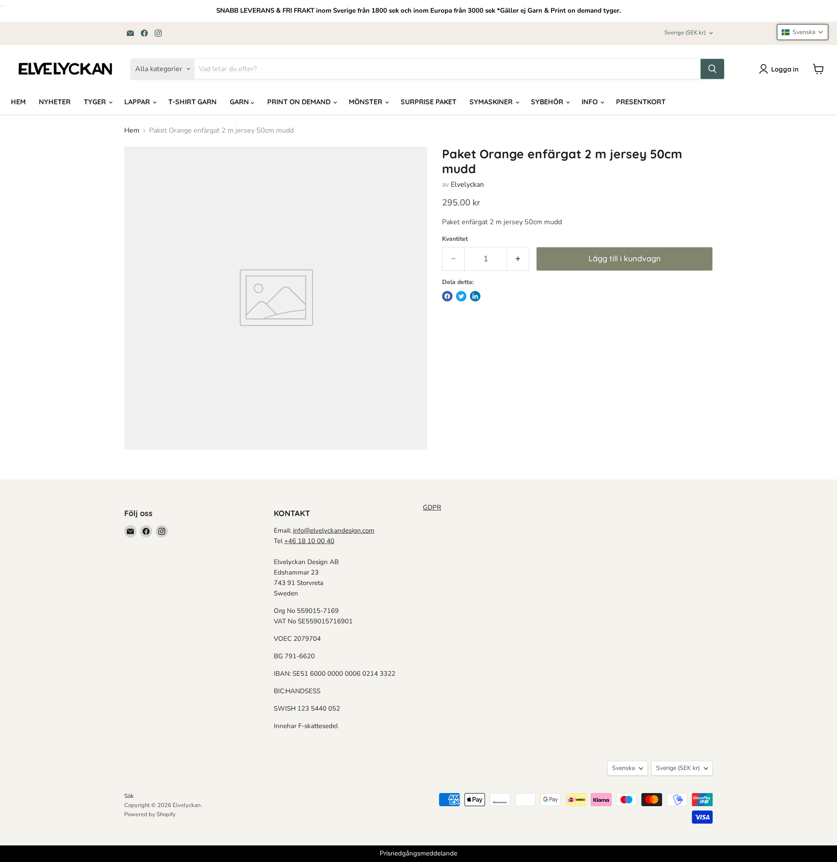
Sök (129, 796)
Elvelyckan (467, 184)
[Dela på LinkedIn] (475, 296)
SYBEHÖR (548, 101)
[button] (802, 32)
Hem (132, 130)
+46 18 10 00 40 (309, 541)
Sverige (685, 33)
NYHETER (55, 101)
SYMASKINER (492, 101)
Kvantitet (455, 239)
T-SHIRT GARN (192, 101)
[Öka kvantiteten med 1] (518, 259)
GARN (240, 101)
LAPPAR (138, 101)
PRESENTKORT (641, 101)
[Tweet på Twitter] (461, 296)
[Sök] (712, 69)
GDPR (432, 507)
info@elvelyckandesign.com (333, 530)
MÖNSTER (366, 101)
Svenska (623, 768)
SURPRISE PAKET (428, 101)
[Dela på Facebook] (447, 296)
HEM (18, 101)
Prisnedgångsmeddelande (418, 853)
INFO (590, 101)
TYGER (96, 101)
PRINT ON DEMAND (299, 101)
